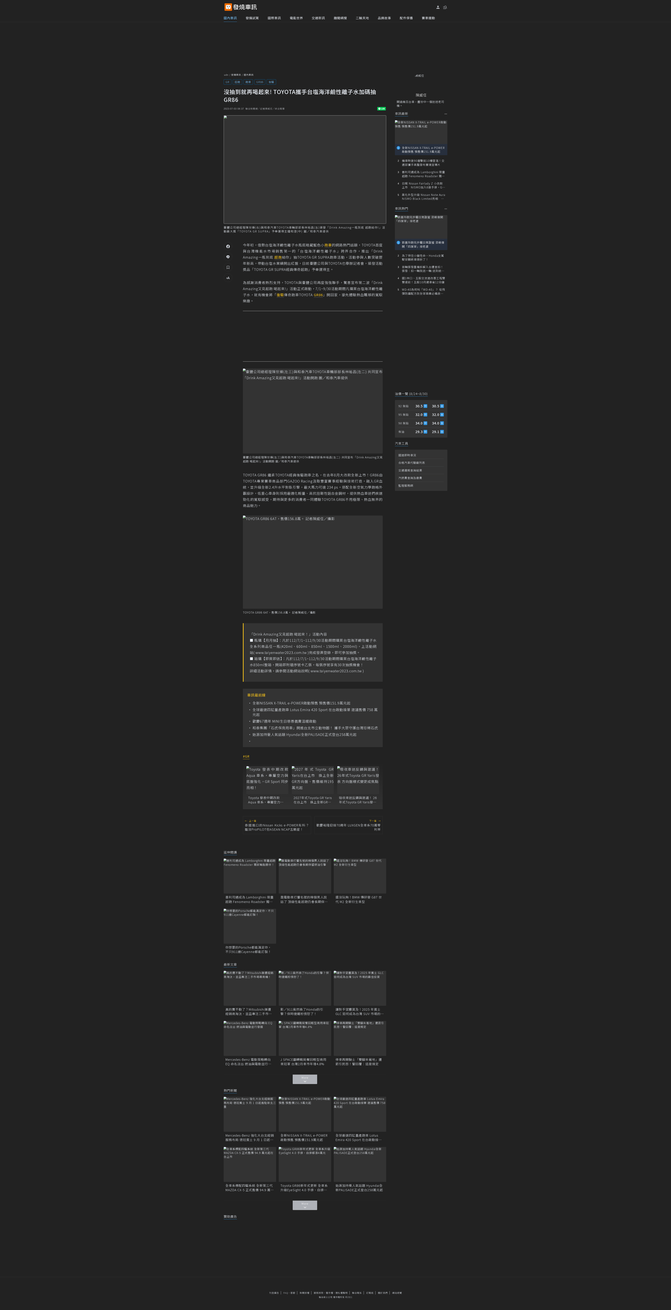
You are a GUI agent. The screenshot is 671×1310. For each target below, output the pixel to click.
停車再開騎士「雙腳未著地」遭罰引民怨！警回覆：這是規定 (359, 1061)
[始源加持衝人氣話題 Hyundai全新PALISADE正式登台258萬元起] (360, 1164)
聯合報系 (357, 1292)
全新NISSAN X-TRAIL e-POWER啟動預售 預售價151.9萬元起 (301, 703)
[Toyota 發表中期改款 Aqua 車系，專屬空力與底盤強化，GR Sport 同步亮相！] (267, 780)
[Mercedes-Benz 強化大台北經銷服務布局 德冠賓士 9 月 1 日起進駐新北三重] (250, 1114)
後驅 (271, 82)
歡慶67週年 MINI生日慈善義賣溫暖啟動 (284, 721)
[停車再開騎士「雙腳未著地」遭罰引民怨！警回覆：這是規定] (360, 1038)
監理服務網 (405, 485)
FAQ (285, 1292)
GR (227, 82)
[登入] (438, 7)
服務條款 (319, 1292)
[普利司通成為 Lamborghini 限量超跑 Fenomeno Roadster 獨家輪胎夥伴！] (250, 876)
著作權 (329, 1292)
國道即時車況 (407, 455)
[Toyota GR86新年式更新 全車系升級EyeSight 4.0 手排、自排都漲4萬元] (305, 1164)
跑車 (248, 82)
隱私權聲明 (342, 1292)
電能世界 (296, 18)
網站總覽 (397, 1292)
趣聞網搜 (340, 18)
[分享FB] (228, 246)
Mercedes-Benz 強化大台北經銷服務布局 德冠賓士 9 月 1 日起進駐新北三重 (249, 1137)
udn (226, 75)
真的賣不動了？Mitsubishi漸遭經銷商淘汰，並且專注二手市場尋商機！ (248, 1011)
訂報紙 (370, 1292)
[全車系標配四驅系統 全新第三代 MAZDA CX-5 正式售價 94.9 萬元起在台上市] (250, 1164)
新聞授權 (304, 1292)
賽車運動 (428, 18)
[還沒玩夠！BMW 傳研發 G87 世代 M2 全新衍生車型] (360, 876)
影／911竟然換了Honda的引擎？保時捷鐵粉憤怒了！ (301, 1011)
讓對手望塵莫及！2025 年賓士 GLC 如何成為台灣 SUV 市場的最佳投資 (360, 1011)
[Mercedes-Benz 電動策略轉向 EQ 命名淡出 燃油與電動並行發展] (250, 1038)
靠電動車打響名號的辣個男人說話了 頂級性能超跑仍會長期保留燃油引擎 (304, 899)
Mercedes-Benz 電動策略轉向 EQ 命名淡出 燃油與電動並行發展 (248, 1061)
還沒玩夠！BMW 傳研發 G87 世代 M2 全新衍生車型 (359, 899)
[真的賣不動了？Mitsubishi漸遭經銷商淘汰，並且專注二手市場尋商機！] (250, 988)
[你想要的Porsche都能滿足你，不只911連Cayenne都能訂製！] (250, 926)
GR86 (259, 82)
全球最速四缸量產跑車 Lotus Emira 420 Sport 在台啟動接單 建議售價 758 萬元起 (315, 712)
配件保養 (406, 18)
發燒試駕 (252, 18)
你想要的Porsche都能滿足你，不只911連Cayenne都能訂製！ (248, 949)
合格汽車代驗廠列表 (411, 462)
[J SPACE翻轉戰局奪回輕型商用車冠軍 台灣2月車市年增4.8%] (305, 1038)
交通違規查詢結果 (410, 470)
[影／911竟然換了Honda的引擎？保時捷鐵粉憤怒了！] (305, 988)
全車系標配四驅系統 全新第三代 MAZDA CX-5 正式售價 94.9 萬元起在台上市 (249, 1187)
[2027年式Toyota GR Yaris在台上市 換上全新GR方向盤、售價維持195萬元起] (313, 780)
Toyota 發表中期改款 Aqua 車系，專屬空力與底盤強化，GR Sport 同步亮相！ (267, 800)
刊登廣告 (274, 1292)
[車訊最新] (445, 114)
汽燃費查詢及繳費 (410, 478)
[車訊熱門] (445, 209)
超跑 (237, 82)
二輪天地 (362, 18)
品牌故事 (384, 18)
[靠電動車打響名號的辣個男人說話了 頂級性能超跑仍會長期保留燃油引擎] (305, 876)
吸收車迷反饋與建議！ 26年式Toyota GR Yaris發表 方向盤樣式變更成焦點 (358, 800)
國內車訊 (230, 18)
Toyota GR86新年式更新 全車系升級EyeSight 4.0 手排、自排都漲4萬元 (304, 1187)
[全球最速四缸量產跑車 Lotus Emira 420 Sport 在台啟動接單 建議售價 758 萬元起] (360, 1114)
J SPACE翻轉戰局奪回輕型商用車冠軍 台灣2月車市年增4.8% (303, 1061)
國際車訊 (274, 18)
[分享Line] (228, 256)
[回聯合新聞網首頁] (228, 7)
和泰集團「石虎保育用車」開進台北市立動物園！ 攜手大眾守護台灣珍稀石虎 (315, 727)
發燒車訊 (236, 75)
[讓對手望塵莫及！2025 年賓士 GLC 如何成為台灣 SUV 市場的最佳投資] (360, 988)
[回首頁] (245, 7)
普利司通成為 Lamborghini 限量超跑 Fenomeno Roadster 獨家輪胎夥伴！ (249, 899)
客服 (292, 1292)
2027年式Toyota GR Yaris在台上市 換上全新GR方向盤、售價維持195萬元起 (313, 800)
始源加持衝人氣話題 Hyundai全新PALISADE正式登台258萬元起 (304, 734)
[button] (444, 7)
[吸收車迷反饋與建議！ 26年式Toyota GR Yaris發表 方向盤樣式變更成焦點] (358, 780)
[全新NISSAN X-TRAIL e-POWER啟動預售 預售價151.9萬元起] (305, 1114)
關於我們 (383, 1292)
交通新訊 (318, 18)
